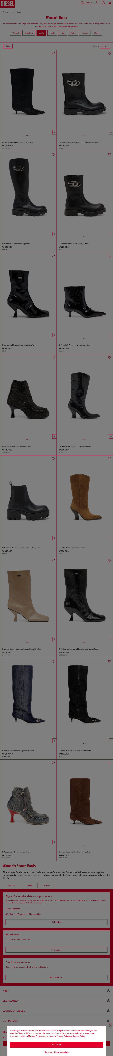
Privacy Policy (63, 1036)
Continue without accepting (56, 1052)
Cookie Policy (79, 1036)
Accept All (56, 1045)
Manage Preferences (37, 1036)
